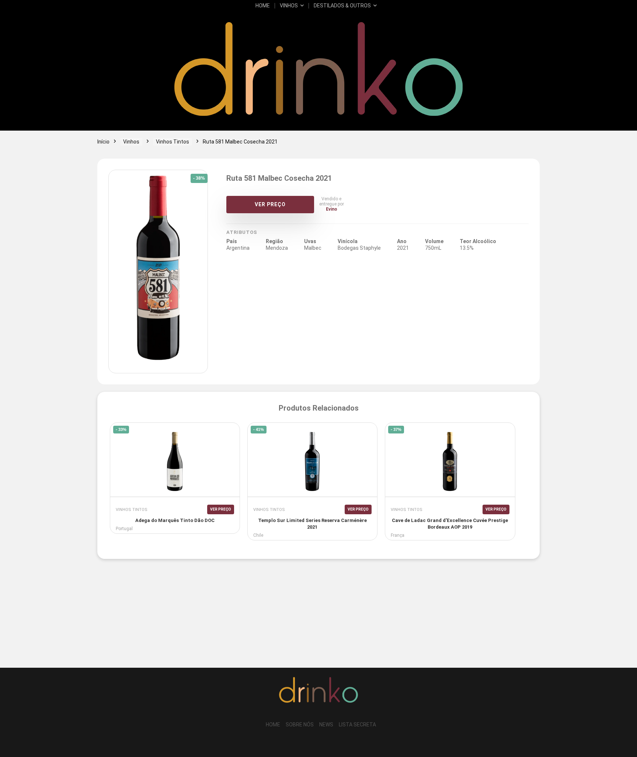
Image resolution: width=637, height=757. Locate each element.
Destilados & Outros (342, 5)
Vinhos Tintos (172, 142)
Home (262, 5)
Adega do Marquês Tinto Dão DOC (175, 520)
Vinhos (289, 5)
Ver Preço (270, 204)
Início (103, 142)
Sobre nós (300, 724)
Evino (331, 209)
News (326, 724)
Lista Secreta (357, 724)
